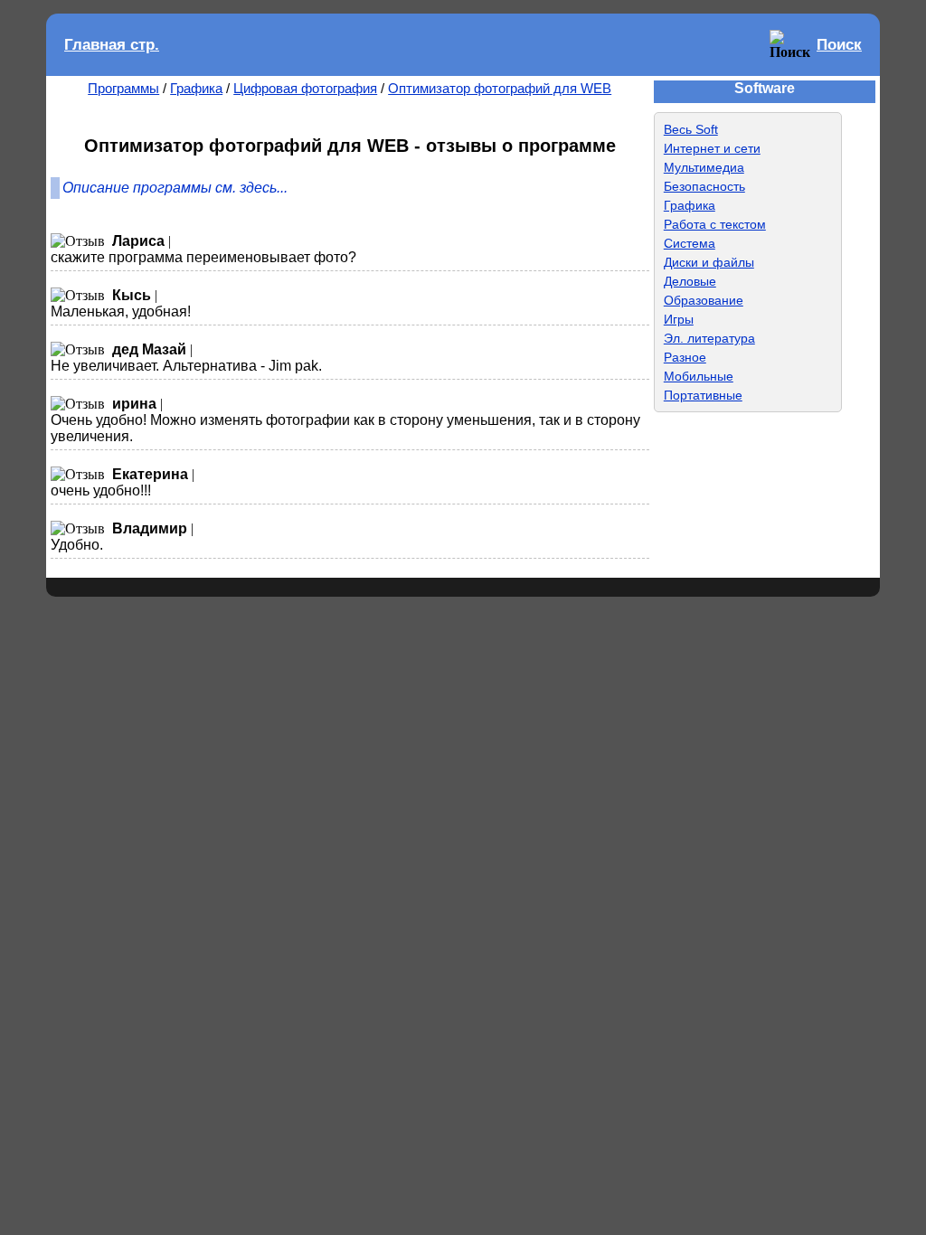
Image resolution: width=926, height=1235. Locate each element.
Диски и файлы (709, 262)
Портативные (703, 395)
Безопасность (704, 186)
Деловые (690, 281)
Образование (703, 300)
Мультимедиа (704, 167)
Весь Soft (691, 129)
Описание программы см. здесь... (175, 187)
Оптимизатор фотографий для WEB (499, 88)
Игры (679, 319)
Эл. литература (709, 338)
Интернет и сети (712, 148)
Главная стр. (111, 44)
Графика (196, 88)
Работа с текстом (715, 224)
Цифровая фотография (305, 88)
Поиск (839, 44)
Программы (123, 88)
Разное (685, 357)
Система (689, 243)
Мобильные (698, 376)
